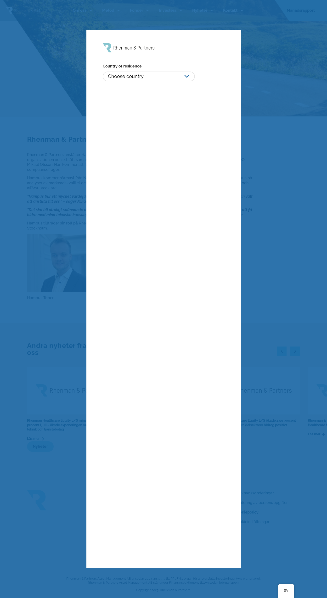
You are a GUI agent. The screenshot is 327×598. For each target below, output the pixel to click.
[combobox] (149, 76)
